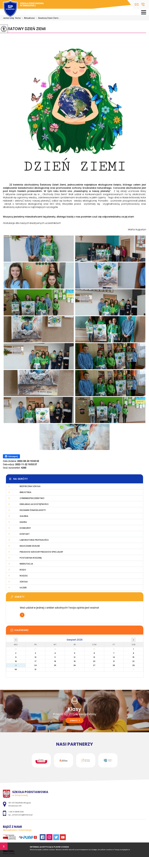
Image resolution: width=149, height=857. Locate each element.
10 (35, 657)
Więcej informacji (22, 615)
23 (16, 665)
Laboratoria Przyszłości (34, 539)
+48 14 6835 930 (143, 4)
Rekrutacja (26, 563)
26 (74, 665)
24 (35, 665)
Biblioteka (25, 492)
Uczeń (23, 587)
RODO (23, 569)
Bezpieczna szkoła (30, 486)
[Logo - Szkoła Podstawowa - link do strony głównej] (23, 9)
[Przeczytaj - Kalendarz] (79, 631)
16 (16, 661)
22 (133, 661)
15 (133, 657)
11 (55, 657)
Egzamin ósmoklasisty (33, 510)
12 (74, 657)
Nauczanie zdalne (30, 545)
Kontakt (25, 534)
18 (55, 661)
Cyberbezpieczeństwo (32, 498)
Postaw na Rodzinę (31, 557)
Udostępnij (13, 456)
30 (16, 669)
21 (114, 661)
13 (94, 657)
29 (133, 665)
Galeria (24, 516)
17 (35, 661)
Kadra (23, 522)
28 (114, 665)
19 (75, 661)
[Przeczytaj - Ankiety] (79, 597)
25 (55, 665)
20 (94, 661)
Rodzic (24, 575)
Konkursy (25, 528)
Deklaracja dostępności (34, 504)
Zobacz (74, 720)
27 (94, 665)
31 (35, 669)
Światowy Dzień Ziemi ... (48, 18)
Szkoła (24, 581)
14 (114, 657)
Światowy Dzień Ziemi (24, 28)
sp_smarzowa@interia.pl (137, 4)
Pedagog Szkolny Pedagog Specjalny (41, 551)
